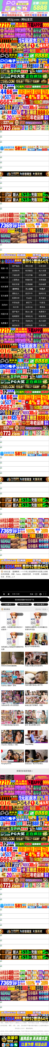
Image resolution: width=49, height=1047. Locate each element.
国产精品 (15, 266)
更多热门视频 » (41, 609)
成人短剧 (42, 321)
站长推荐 (4, 287)
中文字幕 (29, 275)
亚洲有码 (15, 271)
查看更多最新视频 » (25, 771)
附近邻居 (15, 284)
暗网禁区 (15, 316)
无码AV (5, 305)
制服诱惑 (42, 316)
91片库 (16, 307)
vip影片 (8, 604)
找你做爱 (42, 284)
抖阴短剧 (29, 325)
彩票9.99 (15, 298)
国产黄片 (15, 312)
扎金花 (29, 298)
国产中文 (15, 321)
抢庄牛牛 (29, 293)
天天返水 (42, 298)
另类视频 (42, 280)
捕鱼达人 (15, 293)
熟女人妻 (29, 312)
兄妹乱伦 (29, 321)
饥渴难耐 (29, 284)
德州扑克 (42, 293)
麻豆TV (29, 303)
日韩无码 (42, 325)
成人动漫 (42, 271)
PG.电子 (40, 604)
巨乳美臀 (42, 275)
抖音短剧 (15, 303)
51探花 (42, 303)
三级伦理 (15, 275)
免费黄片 (42, 312)
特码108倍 (24, 604)
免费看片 (4, 323)
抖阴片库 (4, 314)
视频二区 (4, 277)
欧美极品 (29, 271)
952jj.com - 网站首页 (20, 19)
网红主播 (29, 266)
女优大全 (29, 307)
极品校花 (15, 325)
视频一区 (4, 268)
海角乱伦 (29, 316)
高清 (31, 594)
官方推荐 (4, 296)
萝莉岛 (42, 307)
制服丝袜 (29, 280)
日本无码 (42, 266)
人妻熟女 (15, 280)
